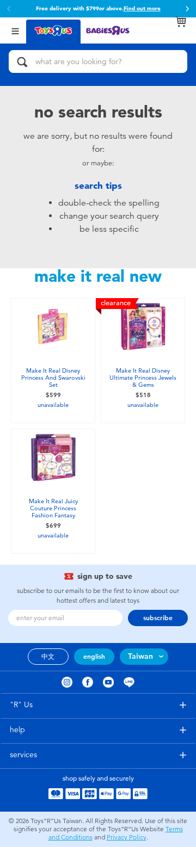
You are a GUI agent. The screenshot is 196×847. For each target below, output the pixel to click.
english (94, 656)
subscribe (158, 618)
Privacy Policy (126, 837)
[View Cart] (180, 21)
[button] (187, 8)
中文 (47, 656)
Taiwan (140, 656)
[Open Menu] (15, 30)
